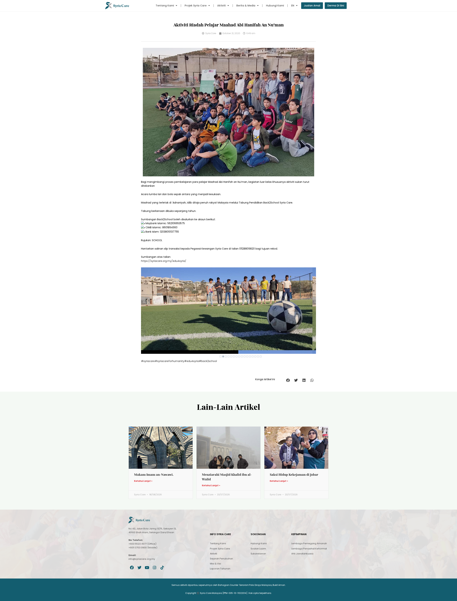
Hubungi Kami (275, 5)
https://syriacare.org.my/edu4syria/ (163, 261)
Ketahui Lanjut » (143, 481)
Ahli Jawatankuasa (302, 553)
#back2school (208, 361)
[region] (228, 313)
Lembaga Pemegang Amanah (309, 543)
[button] (288, 380)
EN (292, 5)
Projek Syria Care (196, 5)
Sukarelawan (258, 553)
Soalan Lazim (258, 548)
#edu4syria (191, 361)
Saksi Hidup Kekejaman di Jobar (294, 474)
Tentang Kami (165, 5)
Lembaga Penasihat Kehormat (309, 548)
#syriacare (148, 361)
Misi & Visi (215, 563)
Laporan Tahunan (220, 568)
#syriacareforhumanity (169, 361)
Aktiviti (221, 5)
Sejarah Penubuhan (221, 558)
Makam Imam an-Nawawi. (154, 474)
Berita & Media (245, 5)
